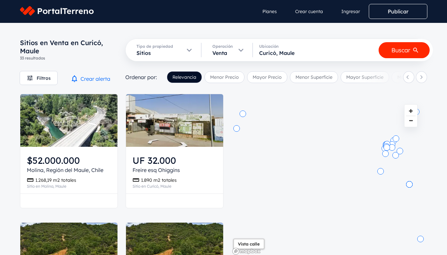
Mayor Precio (267, 77)
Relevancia (184, 77)
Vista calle (249, 243)
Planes (269, 11)
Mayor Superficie (365, 77)
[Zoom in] (411, 111)
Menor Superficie (313, 77)
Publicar (398, 11)
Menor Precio (224, 77)
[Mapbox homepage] (246, 251)
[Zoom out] (411, 120)
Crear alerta (95, 79)
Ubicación (268, 46)
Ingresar (350, 11)
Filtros (44, 78)
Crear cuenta (309, 11)
